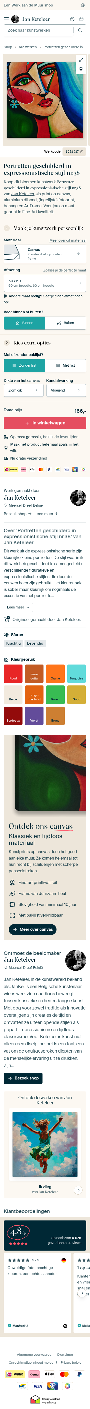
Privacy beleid (71, 1362)
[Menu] (6, 19)
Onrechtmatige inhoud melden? (33, 1362)
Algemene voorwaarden (35, 1354)
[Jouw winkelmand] (81, 19)
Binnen (27, 323)
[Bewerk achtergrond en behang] (81, 69)
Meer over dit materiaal (68, 240)
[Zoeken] (80, 30)
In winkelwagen (49, 423)
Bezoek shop (16, 514)
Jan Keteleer (36, 19)
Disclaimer (65, 1354)
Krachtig (13, 643)
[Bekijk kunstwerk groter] (81, 60)
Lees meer (44, 514)
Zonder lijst (27, 365)
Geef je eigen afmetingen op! (43, 299)
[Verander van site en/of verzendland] (82, 5)
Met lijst (69, 365)
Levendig (35, 643)
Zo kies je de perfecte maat (64, 270)
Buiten (69, 323)
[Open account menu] (72, 19)
